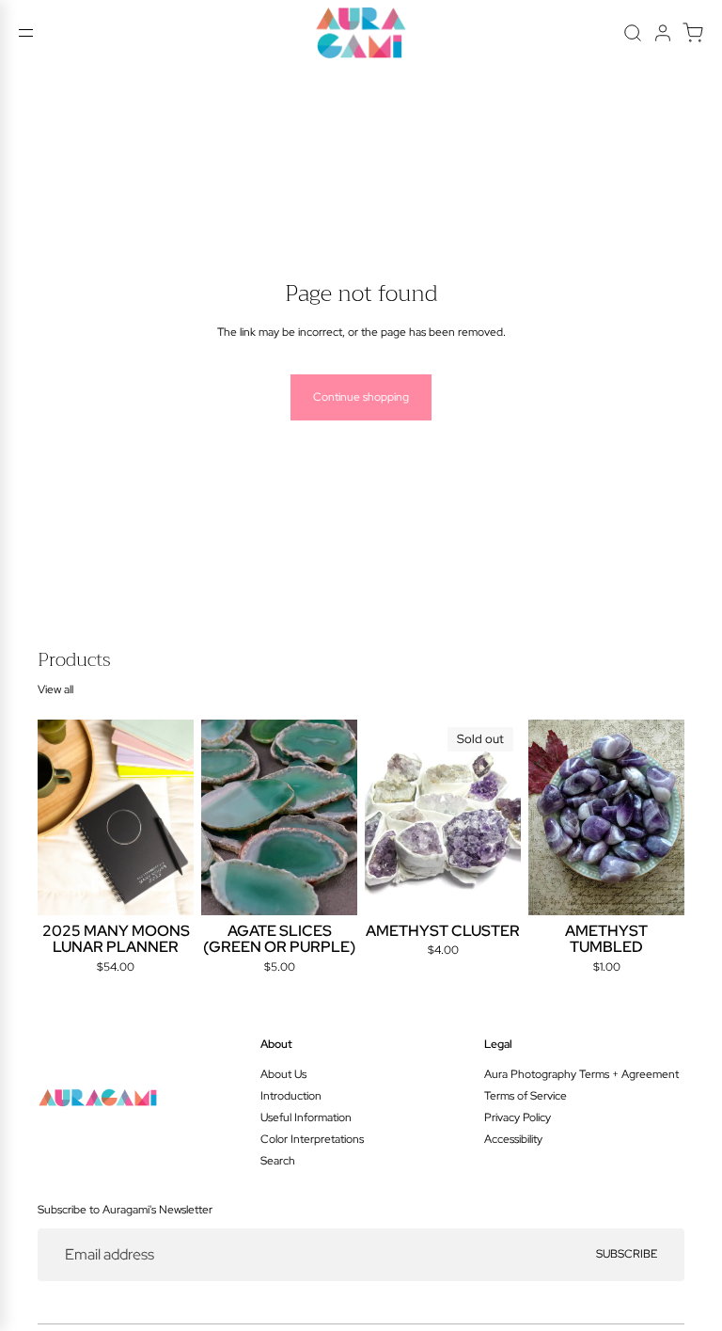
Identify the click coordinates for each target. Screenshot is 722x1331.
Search (277, 1160)
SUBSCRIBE (626, 1253)
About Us (283, 1074)
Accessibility (513, 1139)
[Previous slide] (58, 817)
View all (55, 689)
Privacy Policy (517, 1117)
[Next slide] (173, 817)
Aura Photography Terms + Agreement (581, 1074)
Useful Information (306, 1117)
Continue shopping (361, 396)
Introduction (291, 1095)
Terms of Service (525, 1095)
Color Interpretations (312, 1139)
